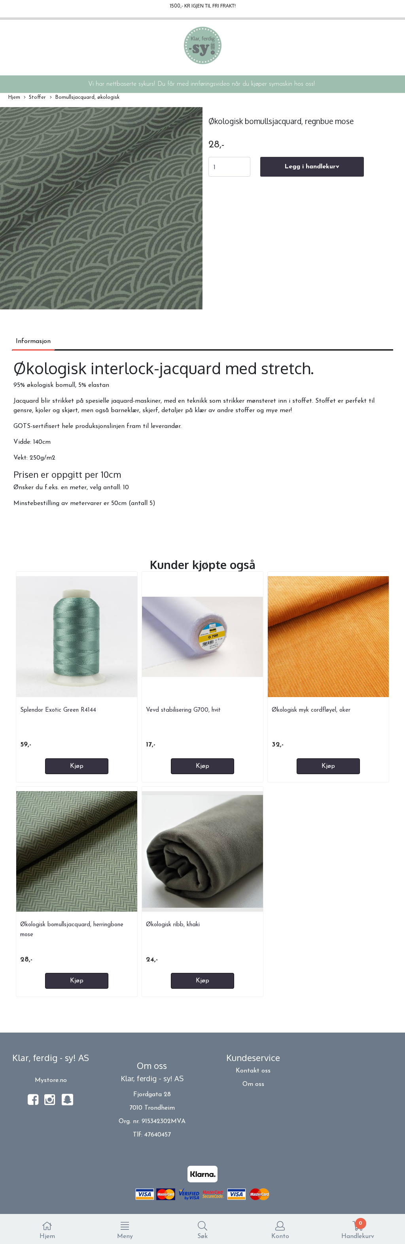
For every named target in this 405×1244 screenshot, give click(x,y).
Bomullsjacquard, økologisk (87, 97)
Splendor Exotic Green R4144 (58, 710)
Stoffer (37, 97)
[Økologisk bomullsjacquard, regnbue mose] (101, 210)
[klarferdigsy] (67, 1104)
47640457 (157, 1135)
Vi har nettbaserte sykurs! (121, 84)
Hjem (14, 97)
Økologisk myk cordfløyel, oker (311, 710)
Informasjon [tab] (33, 341)
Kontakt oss (253, 1071)
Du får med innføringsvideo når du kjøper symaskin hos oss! (236, 84)
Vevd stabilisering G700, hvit (183, 710)
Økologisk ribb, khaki (173, 925)
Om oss (253, 1084)
